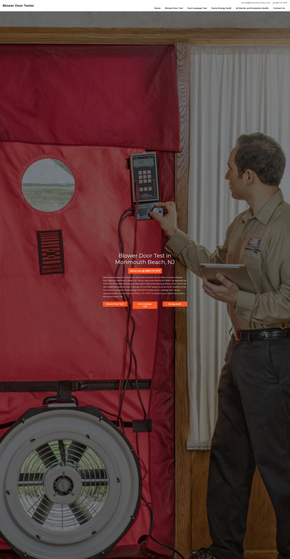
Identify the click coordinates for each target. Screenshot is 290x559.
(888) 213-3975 (142, 293)
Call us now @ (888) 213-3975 (145, 271)
